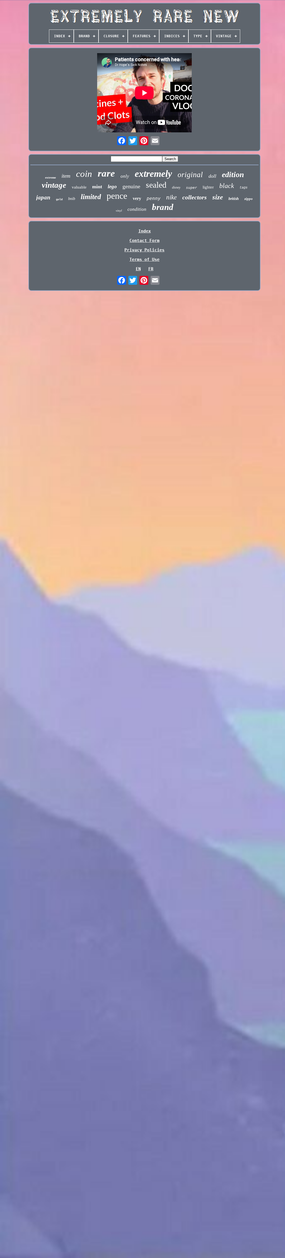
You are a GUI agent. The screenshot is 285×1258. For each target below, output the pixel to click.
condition (136, 209)
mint (97, 186)
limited (91, 197)
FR (150, 268)
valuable (79, 187)
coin (84, 174)
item (66, 176)
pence (117, 196)
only (125, 176)
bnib (71, 199)
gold (59, 199)
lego (112, 186)
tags (243, 188)
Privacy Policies (144, 249)
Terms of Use (144, 259)
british (234, 199)
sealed (156, 184)
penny (154, 198)
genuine (131, 186)
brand (162, 207)
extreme (50, 177)
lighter (208, 187)
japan (43, 197)
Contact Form (144, 240)
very (137, 198)
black (226, 185)
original (190, 174)
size (217, 197)
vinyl (119, 210)
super (191, 187)
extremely (153, 174)
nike (171, 197)
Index (144, 231)
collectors (194, 197)
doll (212, 176)
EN (138, 268)
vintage (54, 184)
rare (106, 173)
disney (176, 187)
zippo (248, 199)
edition (233, 174)
